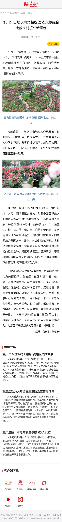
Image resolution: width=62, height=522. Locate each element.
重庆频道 (14, 13)
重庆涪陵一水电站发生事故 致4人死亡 (26, 432)
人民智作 (19, 506)
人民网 (3, 13)
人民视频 (8, 506)
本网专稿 (10, 347)
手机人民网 (31, 489)
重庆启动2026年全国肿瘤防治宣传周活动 (28, 391)
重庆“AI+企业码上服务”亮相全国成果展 (27, 354)
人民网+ (20, 489)
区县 (23, 13)
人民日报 (8, 489)
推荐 (30, 13)
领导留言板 (43, 489)
